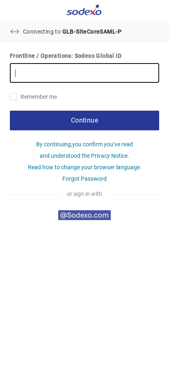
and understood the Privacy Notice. (84, 155)
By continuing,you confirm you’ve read (84, 144)
